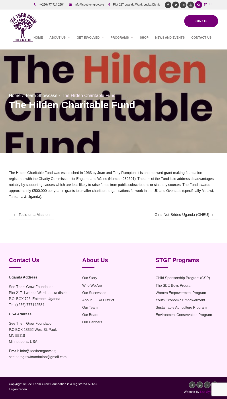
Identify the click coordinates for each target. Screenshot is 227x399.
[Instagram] (183, 5)
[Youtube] (190, 5)
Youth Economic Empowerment (180, 300)
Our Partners (92, 322)
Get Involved (88, 37)
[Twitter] (175, 5)
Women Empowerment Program (181, 293)
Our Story (89, 278)
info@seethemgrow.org (89, 4)
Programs (120, 37)
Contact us (201, 37)
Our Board (90, 315)
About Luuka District (98, 300)
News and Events (170, 37)
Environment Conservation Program (184, 315)
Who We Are (92, 285)
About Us (57, 37)
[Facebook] (168, 5)
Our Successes (94, 293)
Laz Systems (209, 391)
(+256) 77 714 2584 (51, 4)
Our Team (90, 307)
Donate (201, 21)
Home (38, 37)
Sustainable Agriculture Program (181, 307)
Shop (144, 37)
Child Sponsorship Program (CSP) (183, 278)
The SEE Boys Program (174, 285)
